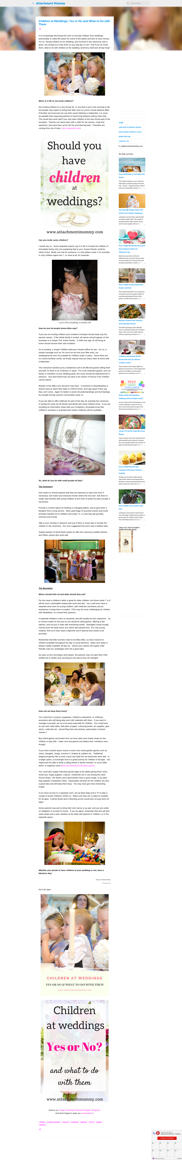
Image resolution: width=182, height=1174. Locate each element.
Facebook (69, 1110)
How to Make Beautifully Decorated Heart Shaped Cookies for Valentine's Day (132, 249)
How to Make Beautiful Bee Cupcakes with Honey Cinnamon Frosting (130, 470)
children (42, 1122)
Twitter (62, 1110)
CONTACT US (124, 141)
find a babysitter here (71, 128)
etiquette (65, 1122)
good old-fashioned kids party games (78, 765)
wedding (99, 1122)
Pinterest (79, 1110)
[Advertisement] (75, 1157)
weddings (42, 1125)
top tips (91, 1122)
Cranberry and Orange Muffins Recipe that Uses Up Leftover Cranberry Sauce (130, 359)
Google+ (87, 1110)
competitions (87, 1113)
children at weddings (53, 1122)
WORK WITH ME (125, 136)
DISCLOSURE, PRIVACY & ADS (130, 132)
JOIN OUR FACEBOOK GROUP (130, 127)
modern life (74, 1122)
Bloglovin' (96, 1110)
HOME (121, 123)
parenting (83, 1122)
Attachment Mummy (50, 3)
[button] (40, 29)
